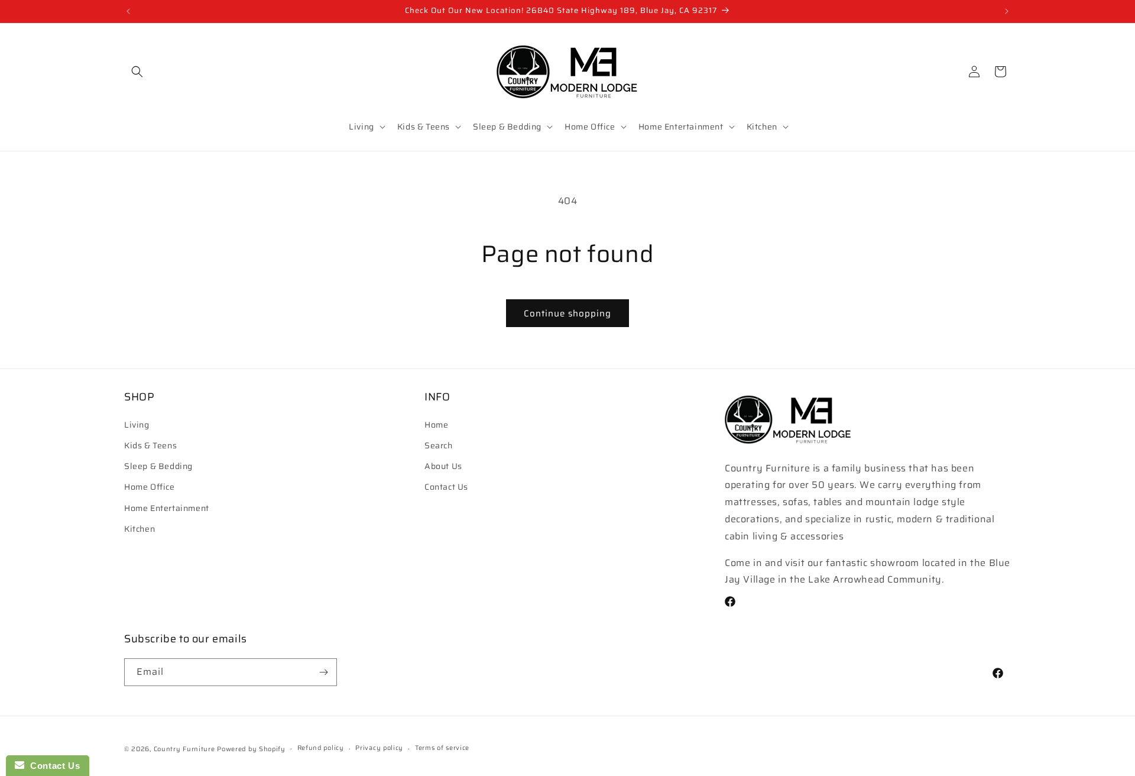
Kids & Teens (150, 445)
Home (436, 424)
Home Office (149, 486)
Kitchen (139, 528)
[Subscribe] (323, 672)
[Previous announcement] (128, 11)
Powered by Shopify (251, 749)
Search (438, 445)
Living (137, 424)
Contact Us (446, 486)
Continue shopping (567, 313)
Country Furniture (184, 749)
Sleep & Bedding (158, 466)
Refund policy (320, 748)
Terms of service (442, 748)
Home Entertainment (166, 508)
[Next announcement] (1007, 11)
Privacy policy (379, 748)
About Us (443, 466)
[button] (137, 72)
